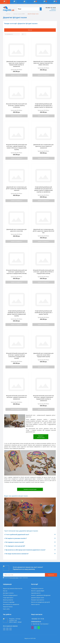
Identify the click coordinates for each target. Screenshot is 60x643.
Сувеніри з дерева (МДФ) (19, 13)
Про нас (5, 591)
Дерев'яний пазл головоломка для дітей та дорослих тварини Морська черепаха (16, 188)
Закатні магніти (35, 604)
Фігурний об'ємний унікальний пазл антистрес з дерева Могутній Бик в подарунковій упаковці (43, 271)
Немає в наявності (16, 75)
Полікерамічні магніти (37, 588)
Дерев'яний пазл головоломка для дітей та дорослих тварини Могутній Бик (43, 231)
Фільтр (30, 30)
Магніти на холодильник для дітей (40, 602)
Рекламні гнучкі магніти (37, 600)
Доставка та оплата (8, 593)
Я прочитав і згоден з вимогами (16, 577)
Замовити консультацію (52, 9)
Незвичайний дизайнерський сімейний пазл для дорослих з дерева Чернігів (43, 312)
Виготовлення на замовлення (11, 604)
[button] (25, 2)
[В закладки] (27, 123)
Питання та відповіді (8, 602)
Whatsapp (38, 627)
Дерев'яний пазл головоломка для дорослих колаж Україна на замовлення (43, 146)
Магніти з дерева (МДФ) (37, 591)
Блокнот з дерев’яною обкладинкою (40, 595)
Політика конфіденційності (10, 595)
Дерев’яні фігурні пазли (37, 597)
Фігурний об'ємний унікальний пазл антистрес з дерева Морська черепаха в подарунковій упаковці (16, 271)
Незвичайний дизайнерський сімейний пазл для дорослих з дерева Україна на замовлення (43, 105)
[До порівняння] (27, 42)
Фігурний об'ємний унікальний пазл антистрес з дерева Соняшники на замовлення (16, 397)
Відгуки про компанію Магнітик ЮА (12, 588)
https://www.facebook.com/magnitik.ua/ (4, 629)
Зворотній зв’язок (7, 606)
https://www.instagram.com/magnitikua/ (10, 629)
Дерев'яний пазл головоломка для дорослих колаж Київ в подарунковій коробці (43, 355)
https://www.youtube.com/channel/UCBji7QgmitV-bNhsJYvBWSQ (7, 629)
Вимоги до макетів (8, 600)
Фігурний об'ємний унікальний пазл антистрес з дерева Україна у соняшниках (16, 105)
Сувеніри (8, 13)
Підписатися (51, 575)
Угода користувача (14, 577)
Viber (32, 627)
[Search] (41, 8)
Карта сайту (6, 609)
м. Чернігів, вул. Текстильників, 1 (40, 624)
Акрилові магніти (35, 593)
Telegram (35, 627)
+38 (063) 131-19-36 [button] (37, 619)
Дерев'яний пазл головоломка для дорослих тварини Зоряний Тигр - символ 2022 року (43, 63)
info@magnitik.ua (36, 621)
